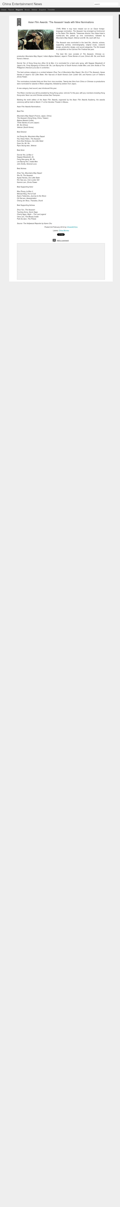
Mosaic (27, 9)
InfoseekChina (72, 227)
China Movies (64, 230)
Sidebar (34, 9)
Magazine (19, 9)
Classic (3, 9)
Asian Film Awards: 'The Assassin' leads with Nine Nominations (61, 22)
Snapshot (42, 9)
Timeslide (51, 9)
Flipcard (11, 9)
